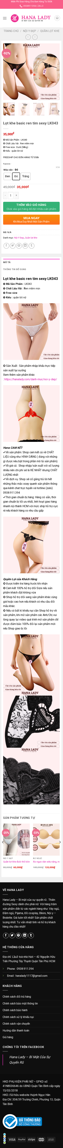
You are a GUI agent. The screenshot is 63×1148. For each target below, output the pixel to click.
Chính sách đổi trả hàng (17, 996)
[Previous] (9, 71)
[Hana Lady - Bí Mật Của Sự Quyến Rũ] (30, 18)
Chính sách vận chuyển (16, 1023)
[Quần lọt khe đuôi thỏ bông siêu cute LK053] (16, 839)
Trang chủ (11, 31)
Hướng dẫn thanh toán (16, 1030)
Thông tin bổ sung (14, 269)
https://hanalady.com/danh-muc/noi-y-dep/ (30, 379)
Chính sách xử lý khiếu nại (18, 1017)
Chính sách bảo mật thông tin (20, 1003)
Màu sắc (8, 170)
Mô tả (6, 262)
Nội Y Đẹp (29, 31)
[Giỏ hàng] (57, 18)
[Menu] (5, 18)
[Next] (54, 71)
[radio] (7, 176)
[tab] (31, 262)
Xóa (58, 167)
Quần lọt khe (49, 31)
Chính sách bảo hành (15, 1010)
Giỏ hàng (8, 1037)
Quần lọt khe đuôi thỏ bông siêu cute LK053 (25, 861)
